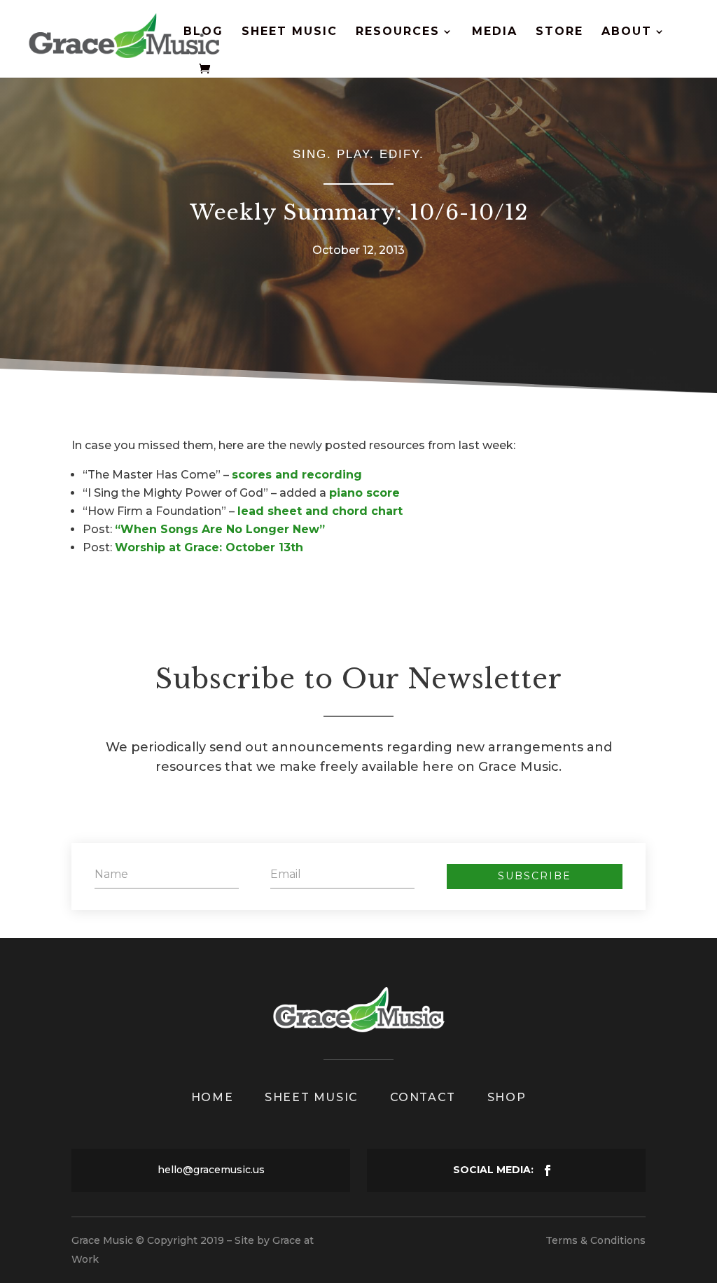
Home (212, 1097)
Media (494, 32)
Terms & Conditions (595, 1240)
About (626, 32)
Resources (398, 32)
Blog (203, 32)
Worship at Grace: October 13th (209, 547)
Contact (423, 1097)
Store (559, 32)
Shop (506, 1097)
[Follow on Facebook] (547, 1170)
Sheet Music (289, 32)
